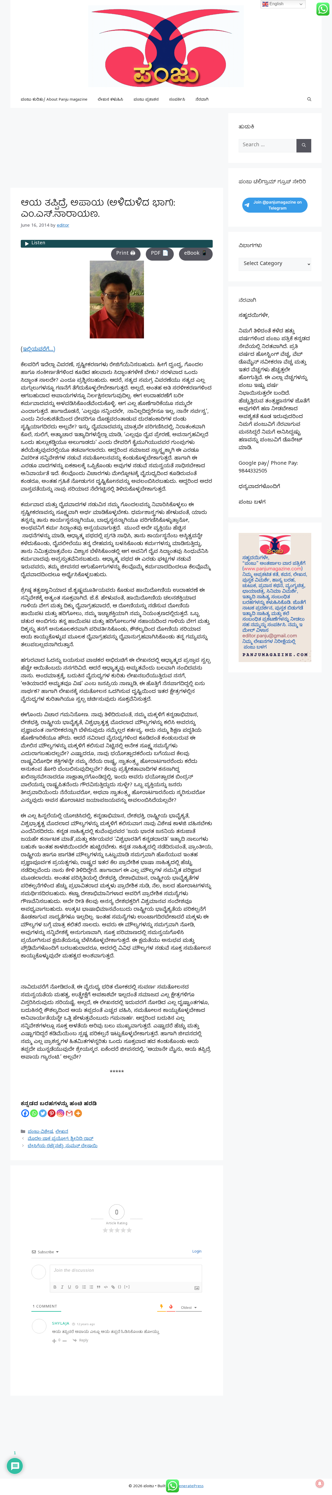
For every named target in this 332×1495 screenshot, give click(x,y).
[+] (127, 1287)
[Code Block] (105, 1287)
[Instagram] (60, 1113)
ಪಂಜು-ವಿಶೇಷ (40, 1132)
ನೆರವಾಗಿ (202, 100)
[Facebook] (25, 1113)
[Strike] (76, 1287)
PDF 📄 (160, 254)
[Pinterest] (52, 1113)
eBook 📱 (196, 254)
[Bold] (55, 1287)
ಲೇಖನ (62, 1132)
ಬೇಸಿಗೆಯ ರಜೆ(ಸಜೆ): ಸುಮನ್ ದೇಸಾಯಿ (63, 1147)
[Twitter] (43, 1113)
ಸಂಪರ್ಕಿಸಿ (177, 100)
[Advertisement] (116, 149)
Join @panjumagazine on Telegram (277, 205)
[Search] (303, 145)
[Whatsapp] (34, 1113)
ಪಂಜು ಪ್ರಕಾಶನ (146, 100)
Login (196, 1252)
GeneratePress (190, 1486)
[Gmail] (69, 1113)
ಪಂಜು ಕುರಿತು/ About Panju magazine (54, 100)
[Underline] (69, 1287)
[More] (78, 1113)
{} (120, 1287)
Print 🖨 (125, 254)
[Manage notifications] (320, 1483)
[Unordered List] (91, 1287)
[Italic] (62, 1287)
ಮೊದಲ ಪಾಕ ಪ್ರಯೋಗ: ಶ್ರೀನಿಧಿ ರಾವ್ (60, 1139)
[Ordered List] (84, 1287)
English (275, 4)
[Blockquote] (98, 1287)
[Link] (113, 1287)
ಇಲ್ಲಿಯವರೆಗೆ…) (39, 349)
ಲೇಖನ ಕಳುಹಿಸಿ (110, 100)
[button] (309, 100)
